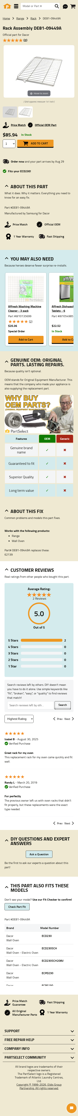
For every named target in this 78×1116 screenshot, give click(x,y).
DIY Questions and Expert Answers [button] (40, 841)
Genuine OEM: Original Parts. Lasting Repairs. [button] (37, 362)
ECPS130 (47, 985)
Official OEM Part (45, 125)
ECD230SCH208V (53, 960)
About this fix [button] (27, 511)
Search (62, 705)
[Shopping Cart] (73, 6)
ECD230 (47, 936)
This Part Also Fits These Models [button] (40, 887)
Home (6, 18)
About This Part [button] (29, 186)
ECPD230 (47, 973)
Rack (33, 18)
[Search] (56, 6)
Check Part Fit (17, 907)
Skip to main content (39, 43)
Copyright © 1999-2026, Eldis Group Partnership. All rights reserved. (39, 1086)
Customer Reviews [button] (32, 570)
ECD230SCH (49, 948)
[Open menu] (16, 6)
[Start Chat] (72, 1108)
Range (20, 18)
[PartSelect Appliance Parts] (7, 6)
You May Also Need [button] (32, 258)
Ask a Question (39, 854)
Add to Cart (39, 143)
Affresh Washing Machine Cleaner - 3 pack (24, 308)
